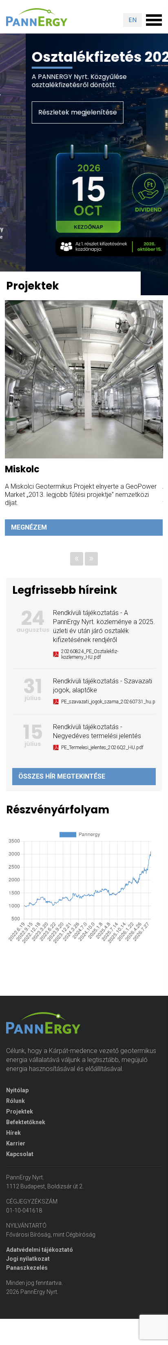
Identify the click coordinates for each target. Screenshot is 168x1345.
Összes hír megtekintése (61, 793)
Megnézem (33, 544)
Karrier (15, 1160)
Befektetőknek (25, 1139)
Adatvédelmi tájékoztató (39, 1266)
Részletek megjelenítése (52, 112)
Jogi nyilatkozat (28, 1275)
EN (132, 20)
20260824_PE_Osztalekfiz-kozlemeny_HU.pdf (89, 671)
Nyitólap (17, 1107)
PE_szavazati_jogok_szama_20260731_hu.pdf (110, 718)
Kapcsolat (19, 1171)
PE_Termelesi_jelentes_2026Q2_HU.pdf (102, 764)
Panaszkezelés (27, 1284)
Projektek (19, 1128)
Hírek (13, 1149)
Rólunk (15, 1117)
